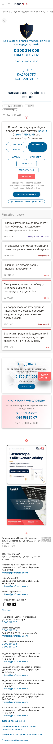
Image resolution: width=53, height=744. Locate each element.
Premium (26, 176)
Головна (6, 11)
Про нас (6, 610)
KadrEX (42, 130)
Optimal (16, 157)
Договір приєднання (13, 721)
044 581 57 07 (26, 417)
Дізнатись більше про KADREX (28, 201)
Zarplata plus (26, 170)
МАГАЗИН (26, 386)
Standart (35, 157)
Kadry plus (26, 163)
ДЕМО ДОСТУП (44, 376)
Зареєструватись (26, 194)
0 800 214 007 (9, 622)
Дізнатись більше (16, 147)
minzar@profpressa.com (15, 573)
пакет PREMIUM (24, 134)
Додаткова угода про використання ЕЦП (22, 734)
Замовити (37, 144)
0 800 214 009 (26, 413)
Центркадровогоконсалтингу (26, 74)
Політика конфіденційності (15, 740)
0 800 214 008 (9, 630)
